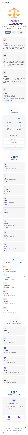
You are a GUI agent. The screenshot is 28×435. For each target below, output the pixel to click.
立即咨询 (8, 32)
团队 (21, 430)
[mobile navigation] (25, 2)
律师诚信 (20, 32)
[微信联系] (25, 427)
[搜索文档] (22, 2)
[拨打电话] (25, 431)
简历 (14, 32)
